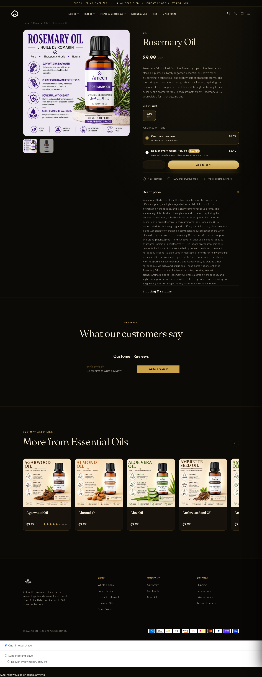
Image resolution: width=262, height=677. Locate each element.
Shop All (152, 597)
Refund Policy (205, 591)
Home (26, 22)
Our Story (153, 584)
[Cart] (242, 13)
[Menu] (249, 14)
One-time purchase (19, 645)
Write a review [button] (158, 369)
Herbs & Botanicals (112, 13)
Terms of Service (206, 603)
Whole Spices (106, 584)
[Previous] (225, 443)
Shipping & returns (191, 291)
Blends (88, 13)
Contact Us (153, 591)
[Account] (235, 13)
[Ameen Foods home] (14, 13)
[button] (51, 524)
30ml (149, 115)
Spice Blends (105, 591)
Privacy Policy (205, 597)
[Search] (228, 13)
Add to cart (203, 164)
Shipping (202, 584)
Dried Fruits (169, 13)
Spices (72, 13)
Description (191, 192)
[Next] (235, 443)
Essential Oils (139, 13)
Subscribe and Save (20, 656)
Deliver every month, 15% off (28, 662)
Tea (155, 13)
